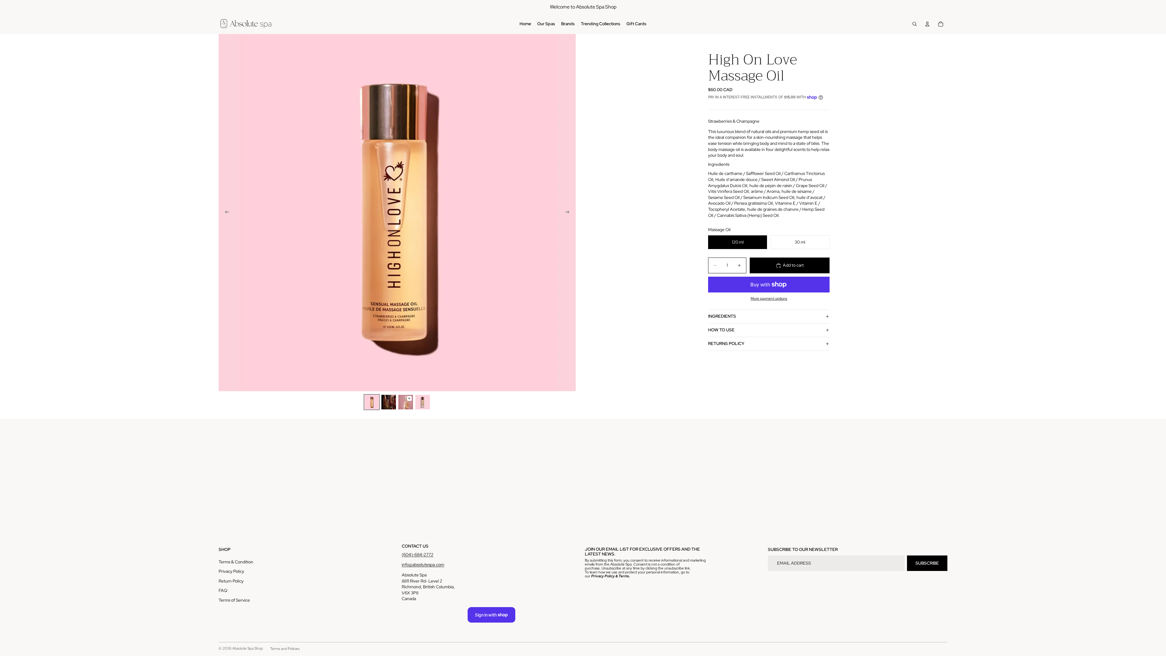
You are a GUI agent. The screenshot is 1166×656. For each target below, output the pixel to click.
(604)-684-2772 (417, 554)
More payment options (769, 298)
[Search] (914, 24)
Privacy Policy (231, 571)
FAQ (223, 590)
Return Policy (231, 581)
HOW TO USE (721, 330)
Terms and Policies (284, 648)
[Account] (927, 24)
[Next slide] (569, 212)
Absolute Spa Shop (247, 648)
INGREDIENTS (722, 316)
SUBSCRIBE (927, 563)
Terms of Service (234, 600)
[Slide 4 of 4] (422, 402)
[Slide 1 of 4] (371, 402)
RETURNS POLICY (726, 343)
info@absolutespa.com (423, 564)
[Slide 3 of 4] (405, 402)
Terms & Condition (236, 562)
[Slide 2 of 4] (388, 402)
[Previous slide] (225, 212)
